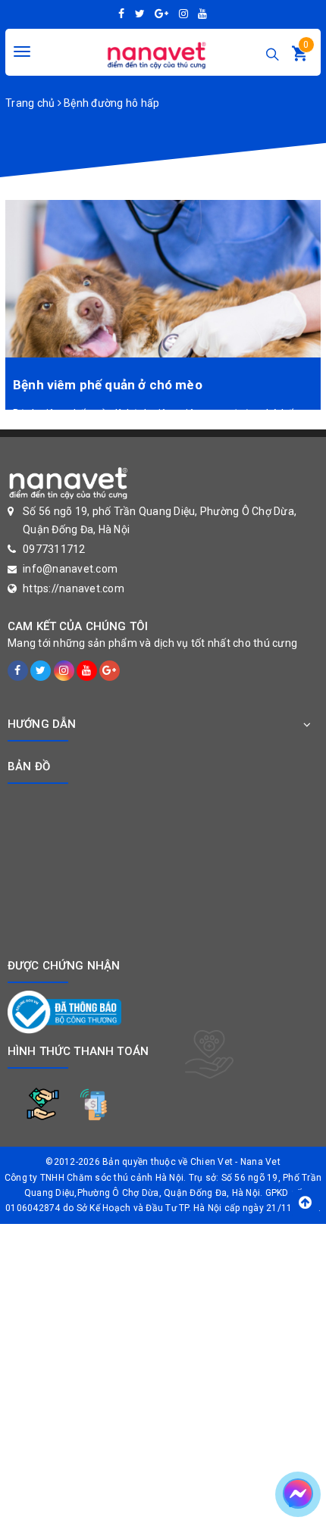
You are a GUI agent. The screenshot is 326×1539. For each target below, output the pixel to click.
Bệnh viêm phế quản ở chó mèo (107, 384)
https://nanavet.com (73, 588)
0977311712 (54, 549)
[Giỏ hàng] (299, 57)
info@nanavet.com (70, 569)
